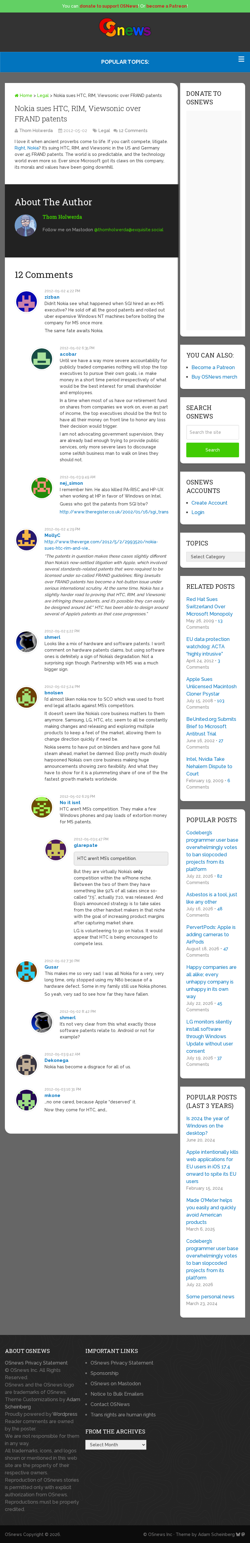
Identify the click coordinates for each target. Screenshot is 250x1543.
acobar (68, 354)
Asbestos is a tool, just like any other (211, 898)
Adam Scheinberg (216, 1534)
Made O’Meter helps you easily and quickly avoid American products (211, 1211)
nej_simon (71, 483)
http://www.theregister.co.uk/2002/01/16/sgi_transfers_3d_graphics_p (134, 511)
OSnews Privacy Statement (36, 1363)
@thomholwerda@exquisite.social (128, 229)
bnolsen (54, 693)
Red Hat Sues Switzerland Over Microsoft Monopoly (209, 606)
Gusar (52, 967)
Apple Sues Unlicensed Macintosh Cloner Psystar (211, 686)
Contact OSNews (110, 1404)
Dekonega (57, 1060)
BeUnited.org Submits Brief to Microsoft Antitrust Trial (211, 726)
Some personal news (210, 1297)
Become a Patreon (213, 367)
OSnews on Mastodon (116, 1384)
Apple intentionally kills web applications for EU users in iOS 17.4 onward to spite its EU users (212, 1166)
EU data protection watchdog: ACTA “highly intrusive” (208, 646)
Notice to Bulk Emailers (117, 1394)
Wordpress (64, 1414)
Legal (43, 95)
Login (197, 512)
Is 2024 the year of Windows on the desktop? (207, 1126)
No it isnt (70, 802)
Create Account (209, 503)
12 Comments (133, 130)
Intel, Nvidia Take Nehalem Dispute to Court (209, 766)
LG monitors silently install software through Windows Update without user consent (209, 1036)
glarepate (86, 845)
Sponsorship (105, 1373)
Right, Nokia (27, 148)
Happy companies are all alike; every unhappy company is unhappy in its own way (211, 981)
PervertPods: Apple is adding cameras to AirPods (211, 934)
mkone (52, 1095)
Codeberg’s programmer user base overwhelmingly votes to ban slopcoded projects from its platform (212, 851)
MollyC (52, 535)
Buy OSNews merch (214, 377)
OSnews (13, 1534)
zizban (52, 297)
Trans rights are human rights (123, 1415)
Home (25, 95)
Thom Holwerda (36, 130)
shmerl (52, 637)
